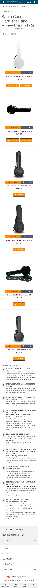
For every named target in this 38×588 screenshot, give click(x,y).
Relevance (5, 34)
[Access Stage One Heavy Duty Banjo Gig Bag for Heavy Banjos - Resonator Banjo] (19, 219)
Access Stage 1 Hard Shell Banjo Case (19, 349)
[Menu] (3, 2)
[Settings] (34, 2)
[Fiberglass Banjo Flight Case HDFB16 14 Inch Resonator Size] (19, 55)
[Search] (31, 2)
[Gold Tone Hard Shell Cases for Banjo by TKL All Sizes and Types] (19, 109)
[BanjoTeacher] (15, 2)
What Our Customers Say (13, 535)
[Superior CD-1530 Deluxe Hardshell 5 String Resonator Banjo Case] (19, 273)
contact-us (27, 379)
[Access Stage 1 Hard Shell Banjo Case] (19, 328)
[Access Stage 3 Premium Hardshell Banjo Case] (19, 164)
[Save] (24, 72)
